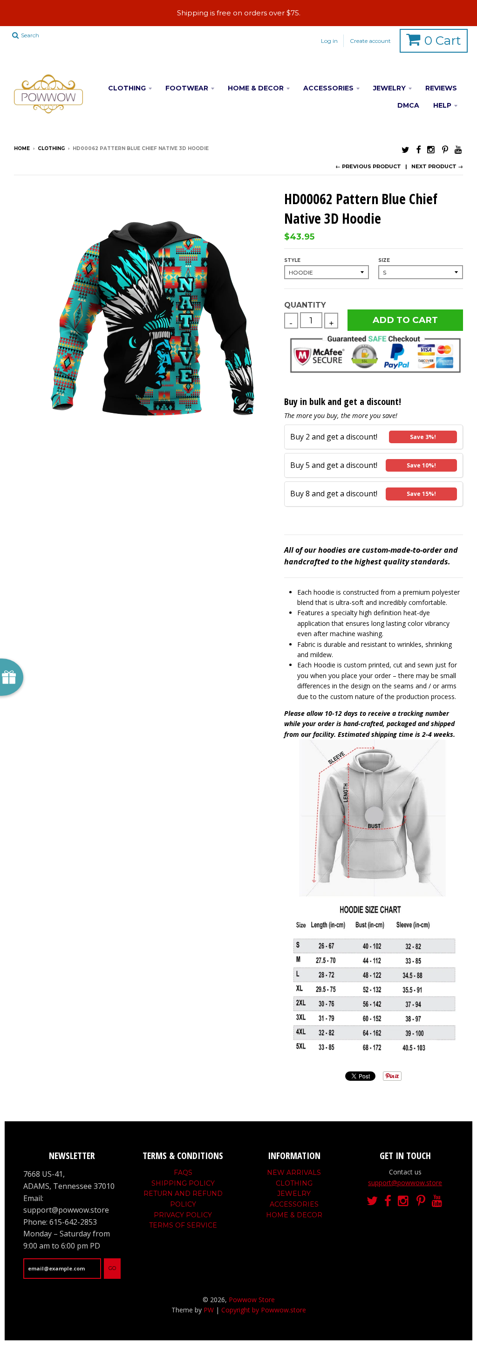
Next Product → (437, 166)
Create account (370, 40)
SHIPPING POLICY (183, 1183)
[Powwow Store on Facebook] (418, 149)
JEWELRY (389, 88)
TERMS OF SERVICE (183, 1225)
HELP (442, 105)
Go (112, 1268)
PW (209, 1309)
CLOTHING (127, 88)
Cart (442, 40)
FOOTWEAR (186, 88)
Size (384, 260)
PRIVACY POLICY (183, 1215)
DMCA (408, 105)
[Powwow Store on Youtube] (459, 149)
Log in (329, 40)
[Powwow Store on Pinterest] (445, 149)
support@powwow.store (405, 1182)
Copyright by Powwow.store (263, 1309)
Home (22, 148)
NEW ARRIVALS (294, 1172)
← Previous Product (368, 166)
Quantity (305, 305)
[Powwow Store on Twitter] (405, 149)
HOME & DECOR (256, 88)
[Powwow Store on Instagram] (431, 149)
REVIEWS (441, 88)
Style (292, 260)
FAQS (183, 1172)
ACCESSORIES (328, 88)
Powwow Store (252, 1299)
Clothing (51, 148)
